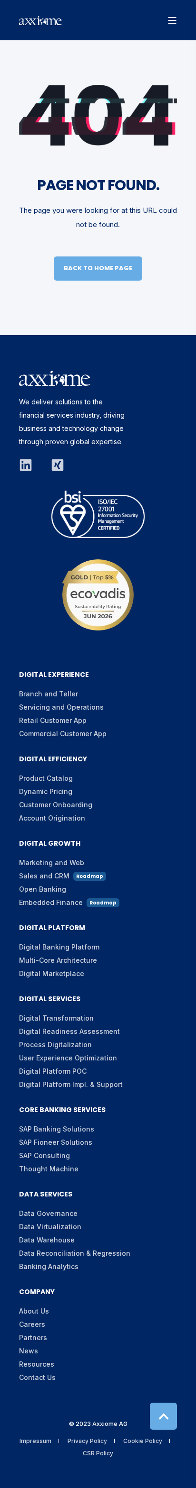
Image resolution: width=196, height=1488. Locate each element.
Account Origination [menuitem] (52, 818)
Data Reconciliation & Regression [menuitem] (74, 1253)
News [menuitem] (28, 1351)
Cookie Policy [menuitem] (142, 1440)
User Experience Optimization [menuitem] (68, 1058)
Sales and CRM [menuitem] (61, 876)
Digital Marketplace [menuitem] (51, 973)
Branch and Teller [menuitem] (48, 694)
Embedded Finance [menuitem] (68, 902)
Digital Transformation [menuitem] (56, 1018)
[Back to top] (163, 1416)
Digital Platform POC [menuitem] (53, 1071)
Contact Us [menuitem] (37, 1377)
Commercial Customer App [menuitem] (63, 734)
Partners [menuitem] (33, 1337)
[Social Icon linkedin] (30, 465)
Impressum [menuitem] (35, 1440)
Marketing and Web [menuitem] (51, 862)
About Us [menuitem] (34, 1311)
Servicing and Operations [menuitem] (61, 707)
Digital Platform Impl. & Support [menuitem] (71, 1084)
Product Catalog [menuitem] (46, 778)
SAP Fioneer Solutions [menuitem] (55, 1142)
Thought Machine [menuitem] (48, 1169)
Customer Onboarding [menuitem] (55, 805)
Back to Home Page (98, 268)
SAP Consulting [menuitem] (44, 1155)
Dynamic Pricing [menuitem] (45, 791)
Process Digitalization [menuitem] (55, 1045)
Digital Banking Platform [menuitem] (59, 947)
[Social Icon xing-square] (53, 465)
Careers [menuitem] (32, 1324)
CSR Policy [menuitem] (98, 1453)
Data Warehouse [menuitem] (47, 1240)
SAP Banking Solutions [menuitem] (56, 1129)
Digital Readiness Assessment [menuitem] (69, 1031)
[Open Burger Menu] (172, 20)
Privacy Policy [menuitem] (87, 1440)
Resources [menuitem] (36, 1364)
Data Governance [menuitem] (48, 1213)
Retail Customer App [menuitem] (53, 720)
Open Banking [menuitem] (42, 889)
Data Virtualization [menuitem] (50, 1227)
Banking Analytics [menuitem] (48, 1266)
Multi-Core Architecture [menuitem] (58, 960)
